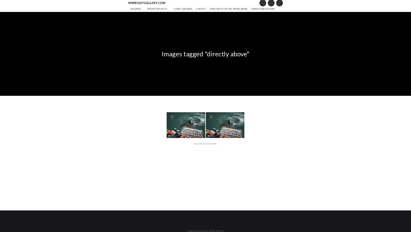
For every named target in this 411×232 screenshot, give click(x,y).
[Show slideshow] (206, 143)
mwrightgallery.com (147, 3)
